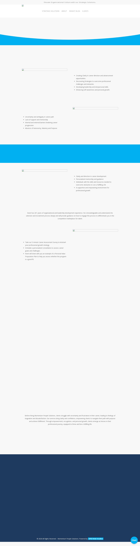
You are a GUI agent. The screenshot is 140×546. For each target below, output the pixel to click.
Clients (61, 493)
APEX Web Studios (96, 539)
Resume (62, 498)
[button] (103, 153)
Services (62, 483)
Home (61, 473)
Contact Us (63, 503)
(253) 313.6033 (27, 514)
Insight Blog (63, 488)
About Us (62, 478)
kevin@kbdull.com (28, 529)
